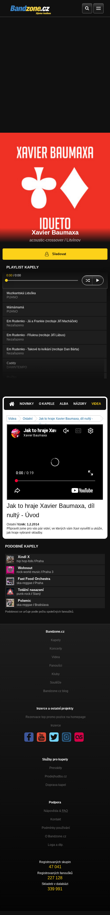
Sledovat (59, 254)
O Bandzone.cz (55, 836)
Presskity (55, 768)
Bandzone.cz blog (55, 691)
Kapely (56, 640)
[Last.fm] (79, 737)
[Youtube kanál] (41, 737)
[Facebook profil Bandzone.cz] (29, 737)
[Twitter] (54, 737)
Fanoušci (55, 665)
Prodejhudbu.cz (56, 776)
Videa (96, 404)
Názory (79, 404)
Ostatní (27, 418)
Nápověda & (56, 811)
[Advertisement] (55, 75)
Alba (64, 404)
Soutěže (55, 682)
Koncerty (56, 648)
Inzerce (56, 725)
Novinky (27, 404)
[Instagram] (66, 737)
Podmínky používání (56, 828)
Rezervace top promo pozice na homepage (56, 717)
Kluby (56, 674)
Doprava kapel (56, 785)
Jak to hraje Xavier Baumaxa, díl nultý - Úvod (66, 419)
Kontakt (55, 819)
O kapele (46, 404)
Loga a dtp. (55, 845)
